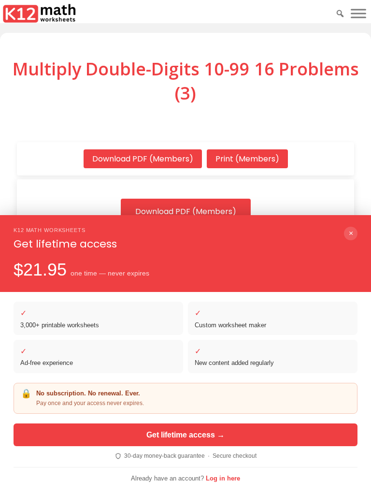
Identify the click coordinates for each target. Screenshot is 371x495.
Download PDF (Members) (142, 158)
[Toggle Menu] (358, 13)
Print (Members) (247, 158)
